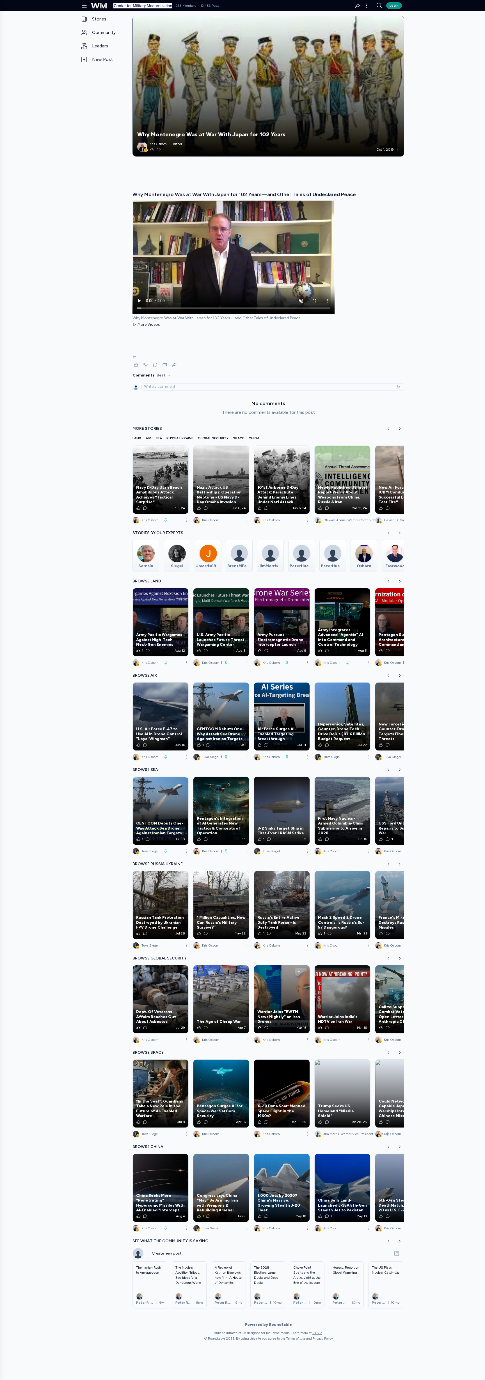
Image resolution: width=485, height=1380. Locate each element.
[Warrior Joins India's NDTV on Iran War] (342, 999)
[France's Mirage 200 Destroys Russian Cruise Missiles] (403, 905)
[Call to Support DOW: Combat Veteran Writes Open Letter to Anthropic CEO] (403, 999)
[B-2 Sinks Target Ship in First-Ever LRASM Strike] (282, 811)
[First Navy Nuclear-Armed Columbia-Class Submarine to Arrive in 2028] (342, 811)
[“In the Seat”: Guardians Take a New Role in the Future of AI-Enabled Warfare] (160, 1094)
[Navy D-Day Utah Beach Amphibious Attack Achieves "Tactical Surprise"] (160, 480)
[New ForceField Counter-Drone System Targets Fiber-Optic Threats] (403, 716)
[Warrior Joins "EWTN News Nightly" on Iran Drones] (282, 999)
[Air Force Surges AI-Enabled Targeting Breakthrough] (282, 716)
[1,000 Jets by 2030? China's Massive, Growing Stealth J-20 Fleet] (282, 1188)
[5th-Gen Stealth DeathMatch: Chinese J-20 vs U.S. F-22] (403, 1188)
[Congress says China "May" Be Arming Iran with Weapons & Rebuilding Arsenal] (221, 1188)
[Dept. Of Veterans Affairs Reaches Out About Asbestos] (160, 999)
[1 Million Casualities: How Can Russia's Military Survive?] (221, 905)
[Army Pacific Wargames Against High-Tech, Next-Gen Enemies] (160, 622)
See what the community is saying (170, 1241)
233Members (186, 6)
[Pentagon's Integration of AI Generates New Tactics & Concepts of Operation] (221, 811)
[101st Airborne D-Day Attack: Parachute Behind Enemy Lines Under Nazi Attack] (282, 480)
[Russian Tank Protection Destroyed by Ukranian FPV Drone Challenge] (160, 905)
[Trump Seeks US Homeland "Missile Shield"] (342, 1094)
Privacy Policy (323, 1338)
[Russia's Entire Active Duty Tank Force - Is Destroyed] (282, 905)
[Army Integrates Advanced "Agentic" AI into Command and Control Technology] (342, 622)
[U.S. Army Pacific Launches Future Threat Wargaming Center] (221, 622)
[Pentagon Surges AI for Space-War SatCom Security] (221, 1094)
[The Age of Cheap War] (221, 999)
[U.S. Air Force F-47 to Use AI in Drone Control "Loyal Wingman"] (160, 716)
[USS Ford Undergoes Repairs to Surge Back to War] (403, 811)
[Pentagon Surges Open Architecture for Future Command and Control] (403, 622)
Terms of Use (295, 1338)
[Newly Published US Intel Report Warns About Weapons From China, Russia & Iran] (342, 480)
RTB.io (317, 1333)
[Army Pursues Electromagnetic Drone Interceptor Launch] (282, 622)
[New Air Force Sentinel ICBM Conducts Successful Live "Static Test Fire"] (403, 480)
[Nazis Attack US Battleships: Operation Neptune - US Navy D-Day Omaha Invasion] (221, 480)
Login (394, 6)
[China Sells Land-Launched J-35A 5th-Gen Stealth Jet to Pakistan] (342, 1188)
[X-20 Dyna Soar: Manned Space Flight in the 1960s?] (282, 1094)
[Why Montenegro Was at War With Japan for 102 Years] (268, 86)
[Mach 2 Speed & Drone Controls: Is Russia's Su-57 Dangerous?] (342, 905)
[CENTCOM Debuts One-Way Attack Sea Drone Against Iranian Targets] (221, 716)
